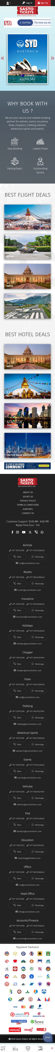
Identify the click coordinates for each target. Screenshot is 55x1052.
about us (28, 492)
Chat (47, 1037)
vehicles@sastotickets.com (29, 804)
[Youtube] (24, 532)
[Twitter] (30, 532)
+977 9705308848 (36, 550)
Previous (2, 59)
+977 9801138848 (36, 926)
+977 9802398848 (36, 577)
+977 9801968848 (36, 604)
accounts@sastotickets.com (29, 938)
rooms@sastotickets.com (29, 590)
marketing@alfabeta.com (29, 858)
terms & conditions (28, 505)
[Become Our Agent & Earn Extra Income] (27, 465)
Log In (29, 3)
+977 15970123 (18, 845)
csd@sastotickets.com (29, 563)
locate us (28, 496)
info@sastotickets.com (29, 912)
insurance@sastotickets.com (29, 617)
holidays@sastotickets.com (29, 644)
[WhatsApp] (42, 532)
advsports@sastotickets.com (29, 751)
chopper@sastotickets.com (29, 670)
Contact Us (28, 513)
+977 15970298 (18, 550)
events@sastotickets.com (29, 778)
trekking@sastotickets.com (29, 724)
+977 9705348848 (36, 631)
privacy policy (28, 500)
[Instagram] (17, 532)
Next (52, 59)
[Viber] (36, 532)
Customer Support (8, 3)
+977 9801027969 (36, 658)
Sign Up (44, 3)
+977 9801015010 (36, 845)
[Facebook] (12, 532)
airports (28, 509)
